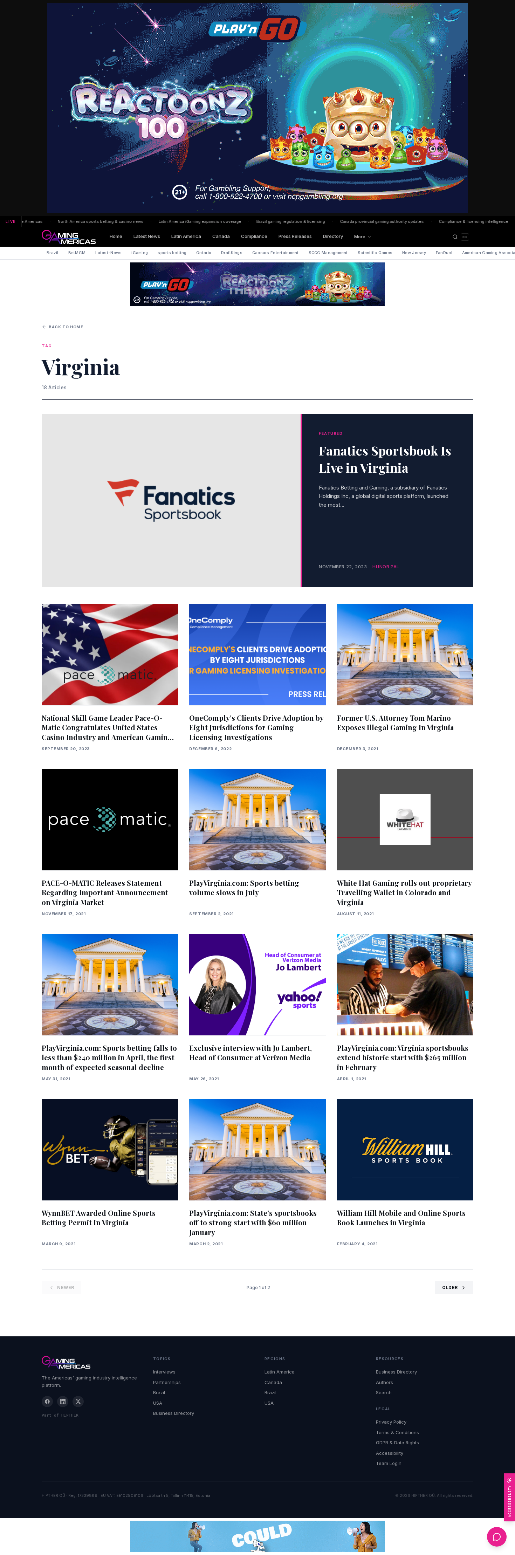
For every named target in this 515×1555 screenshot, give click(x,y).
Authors (384, 1382)
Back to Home (66, 326)
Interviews (164, 1372)
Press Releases (295, 236)
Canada (221, 236)
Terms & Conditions (397, 1432)
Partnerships (167, 1382)
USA (157, 1403)
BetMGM (77, 252)
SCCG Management (328, 252)
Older (450, 1287)
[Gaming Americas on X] (78, 1401)
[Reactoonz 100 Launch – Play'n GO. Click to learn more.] (257, 108)
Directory (333, 236)
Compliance (254, 236)
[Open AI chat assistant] (497, 1537)
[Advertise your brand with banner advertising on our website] (257, 1536)
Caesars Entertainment (275, 252)
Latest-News (108, 252)
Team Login (388, 1463)
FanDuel (444, 252)
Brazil (53, 252)
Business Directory (173, 1413)
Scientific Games (375, 252)
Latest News (146, 236)
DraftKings (231, 252)
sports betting (172, 252)
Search (384, 1392)
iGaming (139, 252)
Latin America (186, 236)
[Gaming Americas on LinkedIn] (62, 1401)
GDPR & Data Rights (397, 1442)
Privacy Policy (391, 1422)
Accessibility (389, 1453)
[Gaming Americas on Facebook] (47, 1401)
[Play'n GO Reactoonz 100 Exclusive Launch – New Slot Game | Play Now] (257, 284)
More (359, 236)
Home (116, 236)
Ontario (203, 252)
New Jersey (414, 252)
